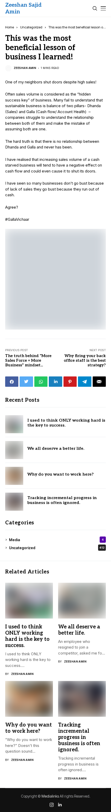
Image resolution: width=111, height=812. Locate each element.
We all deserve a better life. (55, 448)
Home (9, 27)
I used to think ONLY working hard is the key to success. (66, 423)
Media (56, 540)
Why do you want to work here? (60, 474)
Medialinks (50, 796)
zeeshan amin (25, 68)
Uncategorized (31, 27)
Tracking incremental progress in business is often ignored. (62, 500)
